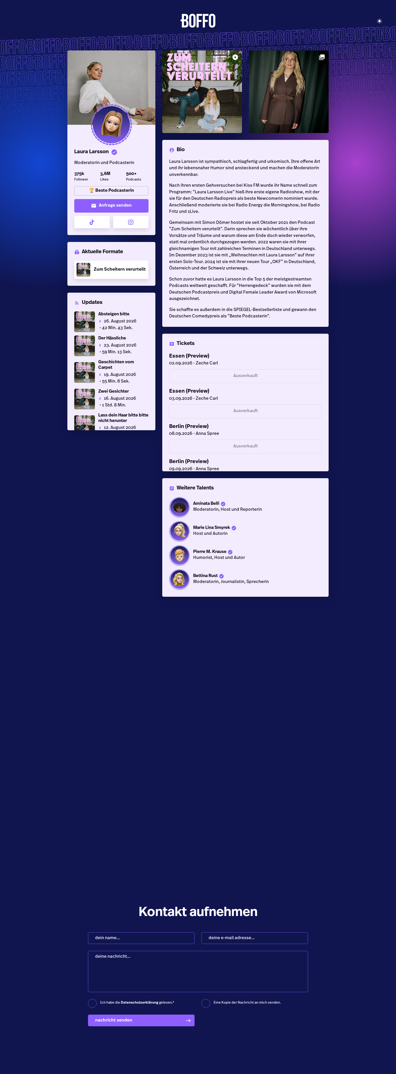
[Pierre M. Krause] (245, 555)
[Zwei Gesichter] (111, 399)
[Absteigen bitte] (111, 321)
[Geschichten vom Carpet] (111, 372)
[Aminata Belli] (245, 507)
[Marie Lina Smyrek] (245, 531)
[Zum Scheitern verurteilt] (111, 270)
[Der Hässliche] (111, 346)
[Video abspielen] (111, 124)
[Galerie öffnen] (289, 91)
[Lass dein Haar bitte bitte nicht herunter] (111, 425)
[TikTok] (92, 222)
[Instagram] (131, 222)
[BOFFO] (198, 21)
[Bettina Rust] (245, 579)
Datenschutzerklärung (139, 1003)
